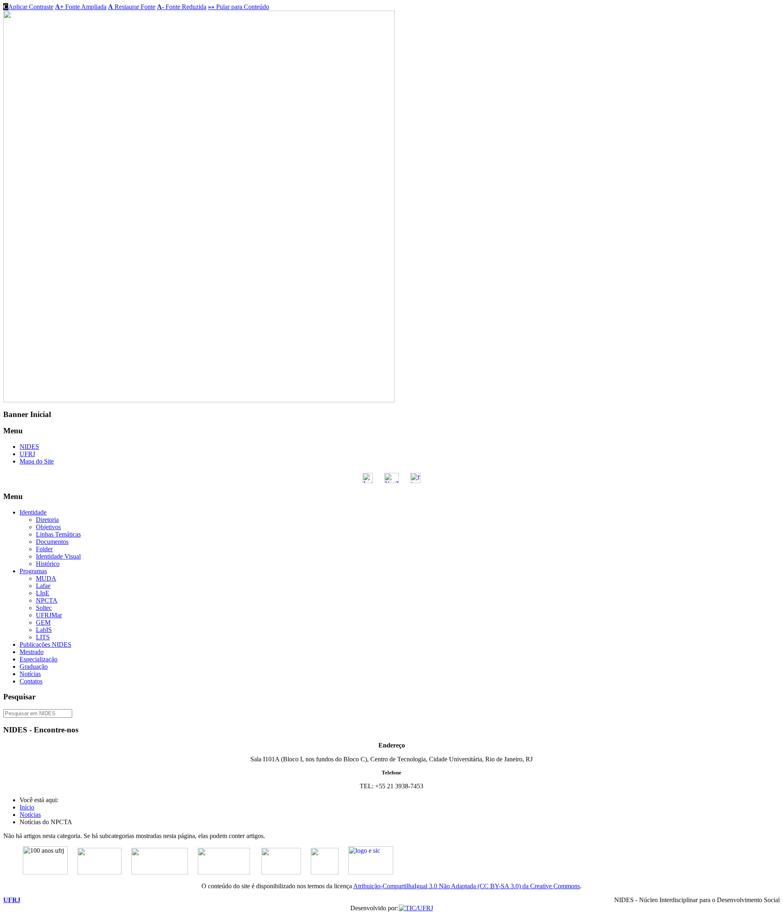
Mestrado (32, 651)
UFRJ (27, 453)
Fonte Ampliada (80, 6)
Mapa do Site (37, 461)
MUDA (46, 578)
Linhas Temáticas (58, 534)
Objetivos (48, 526)
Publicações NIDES (45, 644)
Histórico (48, 563)
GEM (43, 622)
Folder (44, 549)
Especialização (39, 659)
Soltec (44, 607)
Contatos (31, 681)
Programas (33, 571)
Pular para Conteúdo (238, 6)
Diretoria (47, 519)
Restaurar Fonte (131, 6)
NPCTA (47, 600)
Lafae (43, 585)
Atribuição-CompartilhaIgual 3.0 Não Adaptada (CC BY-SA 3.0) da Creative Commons (466, 886)
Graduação (34, 666)
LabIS (44, 629)
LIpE (42, 593)
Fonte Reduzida (181, 6)
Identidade (33, 512)
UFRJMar (49, 615)
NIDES (29, 446)
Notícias (30, 673)
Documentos (52, 541)
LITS (43, 637)
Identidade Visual (58, 556)
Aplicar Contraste (28, 6)
